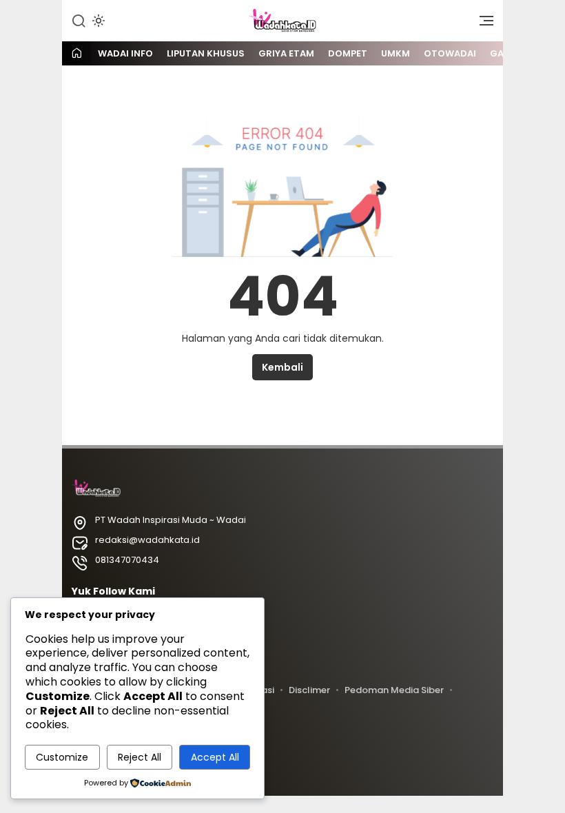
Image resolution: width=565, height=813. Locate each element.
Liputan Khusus (206, 53)
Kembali (282, 367)
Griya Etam (286, 53)
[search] (78, 20)
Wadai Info (125, 53)
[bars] (481, 24)
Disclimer (309, 690)
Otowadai (450, 53)
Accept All (215, 757)
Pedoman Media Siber (394, 690)
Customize (62, 757)
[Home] (76, 54)
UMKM (395, 53)
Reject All (139, 757)
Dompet (347, 53)
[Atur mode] (97, 20)
